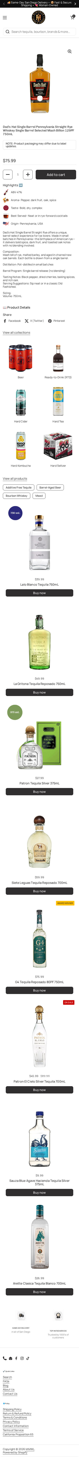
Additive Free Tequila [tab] (18, 487)
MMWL (30, 1449)
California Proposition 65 (18, 1434)
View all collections (16, 332)
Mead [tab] (39, 495)
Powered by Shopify (15, 1452)
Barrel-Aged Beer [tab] (50, 487)
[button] (72, 17)
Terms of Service (13, 1430)
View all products (15, 478)
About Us (8, 1389)
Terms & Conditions (15, 1417)
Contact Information (16, 1426)
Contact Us (10, 1393)
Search (7, 1377)
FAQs (6, 1381)
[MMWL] (38, 18)
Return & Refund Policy (17, 1413)
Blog (5, 1385)
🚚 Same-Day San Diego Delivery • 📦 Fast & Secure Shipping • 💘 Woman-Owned (39, 4)
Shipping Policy (12, 1409)
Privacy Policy (11, 1421)
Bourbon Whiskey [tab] (16, 495)
